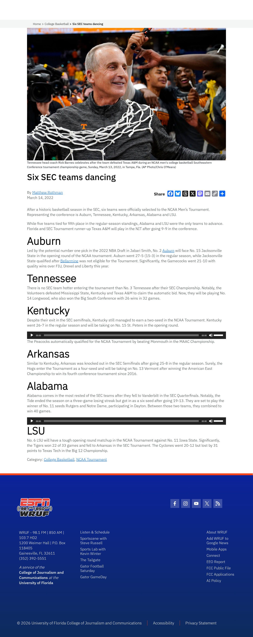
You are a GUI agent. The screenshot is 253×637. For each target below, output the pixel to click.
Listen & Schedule (95, 532)
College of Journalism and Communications (41, 575)
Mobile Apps (217, 549)
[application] (126, 335)
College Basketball (57, 24)
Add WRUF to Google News (217, 540)
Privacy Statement (201, 623)
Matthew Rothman (47, 192)
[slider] (219, 335)
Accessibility (163, 623)
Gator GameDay (93, 576)
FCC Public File (219, 567)
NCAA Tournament (91, 459)
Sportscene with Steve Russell (93, 540)
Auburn (168, 250)
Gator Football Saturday (92, 568)
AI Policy (214, 580)
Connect (213, 555)
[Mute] (211, 335)
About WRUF (217, 532)
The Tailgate (90, 559)
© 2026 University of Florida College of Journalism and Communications (79, 623)
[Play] (32, 335)
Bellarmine (69, 260)
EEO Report (216, 561)
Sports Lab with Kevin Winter (93, 551)
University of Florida (36, 582)
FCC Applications (220, 574)
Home (37, 24)
